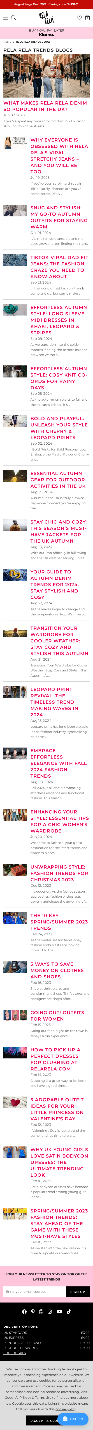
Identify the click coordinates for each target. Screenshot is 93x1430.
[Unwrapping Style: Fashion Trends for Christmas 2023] (15, 870)
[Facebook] (24, 1311)
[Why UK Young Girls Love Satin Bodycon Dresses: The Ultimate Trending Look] (15, 1152)
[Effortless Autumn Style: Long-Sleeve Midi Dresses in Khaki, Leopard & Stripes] (15, 310)
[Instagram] (50, 1311)
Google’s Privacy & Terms (25, 1398)
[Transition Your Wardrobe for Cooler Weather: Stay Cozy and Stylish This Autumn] (15, 631)
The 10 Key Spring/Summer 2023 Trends (59, 922)
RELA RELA (46, 17)
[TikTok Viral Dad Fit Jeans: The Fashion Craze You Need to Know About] (15, 260)
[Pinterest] (33, 1311)
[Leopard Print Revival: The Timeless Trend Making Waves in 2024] (15, 692)
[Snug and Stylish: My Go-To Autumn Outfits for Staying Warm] (15, 211)
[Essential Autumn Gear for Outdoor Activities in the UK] (15, 476)
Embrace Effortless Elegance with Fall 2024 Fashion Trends (58, 763)
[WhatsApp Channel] (41, 1312)
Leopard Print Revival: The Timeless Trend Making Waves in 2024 (54, 702)
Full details (14, 1353)
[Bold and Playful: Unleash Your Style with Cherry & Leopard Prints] (15, 421)
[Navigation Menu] (5, 17)
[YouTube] (59, 1311)
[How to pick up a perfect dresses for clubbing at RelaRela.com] (15, 1053)
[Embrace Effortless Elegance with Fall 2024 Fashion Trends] (15, 753)
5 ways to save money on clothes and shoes (57, 970)
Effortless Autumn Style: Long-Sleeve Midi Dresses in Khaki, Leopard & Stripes (58, 320)
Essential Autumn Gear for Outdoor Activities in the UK (58, 480)
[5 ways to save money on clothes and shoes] (15, 967)
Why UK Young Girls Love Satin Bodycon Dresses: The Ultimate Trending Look (59, 1162)
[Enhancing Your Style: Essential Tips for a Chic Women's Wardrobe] (15, 815)
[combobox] (13, 17)
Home (7, 41)
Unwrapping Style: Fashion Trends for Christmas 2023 (59, 873)
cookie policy (66, 1409)
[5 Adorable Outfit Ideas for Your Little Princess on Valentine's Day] (15, 1103)
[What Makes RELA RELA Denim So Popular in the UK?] (46, 76)
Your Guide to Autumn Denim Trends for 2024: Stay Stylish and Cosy (54, 584)
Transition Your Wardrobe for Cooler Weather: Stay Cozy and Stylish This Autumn (59, 640)
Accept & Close (46, 1421)
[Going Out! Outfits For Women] (15, 1015)
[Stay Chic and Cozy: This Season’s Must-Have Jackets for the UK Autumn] (15, 525)
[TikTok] (69, 1311)
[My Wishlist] (79, 17)
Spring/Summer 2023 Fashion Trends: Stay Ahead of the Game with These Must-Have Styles (59, 1223)
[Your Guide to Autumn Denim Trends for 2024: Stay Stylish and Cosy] (15, 575)
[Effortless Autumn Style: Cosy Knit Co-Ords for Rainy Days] (15, 371)
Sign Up (77, 1292)
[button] (87, 17)
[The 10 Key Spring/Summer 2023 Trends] (15, 918)
